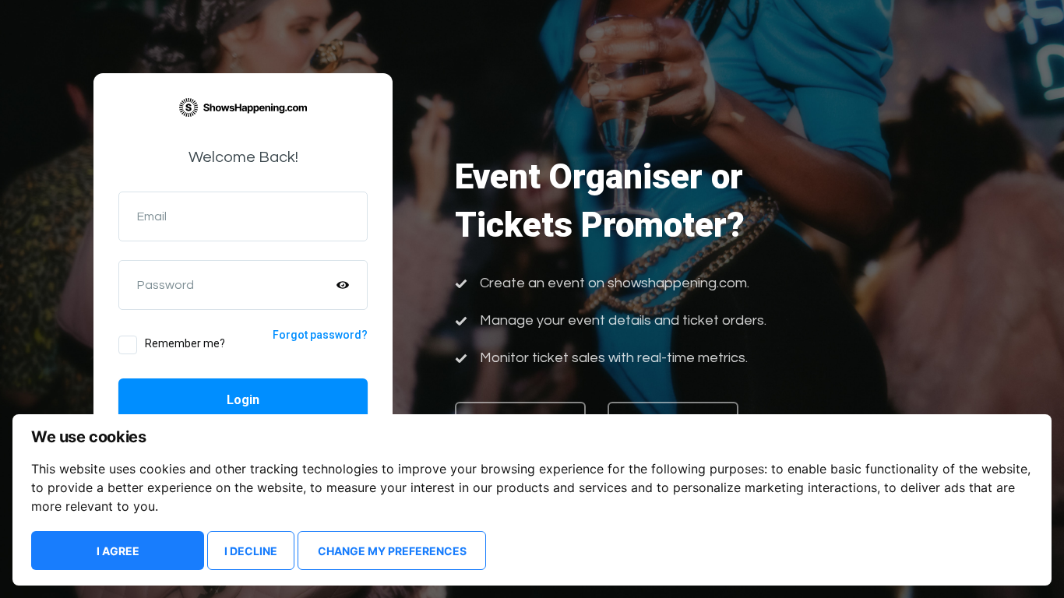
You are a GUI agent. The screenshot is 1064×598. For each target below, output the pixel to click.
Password (165, 285)
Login (243, 399)
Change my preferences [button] (392, 551)
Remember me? (185, 343)
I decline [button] (250, 551)
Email (152, 216)
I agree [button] (118, 551)
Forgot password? (320, 335)
